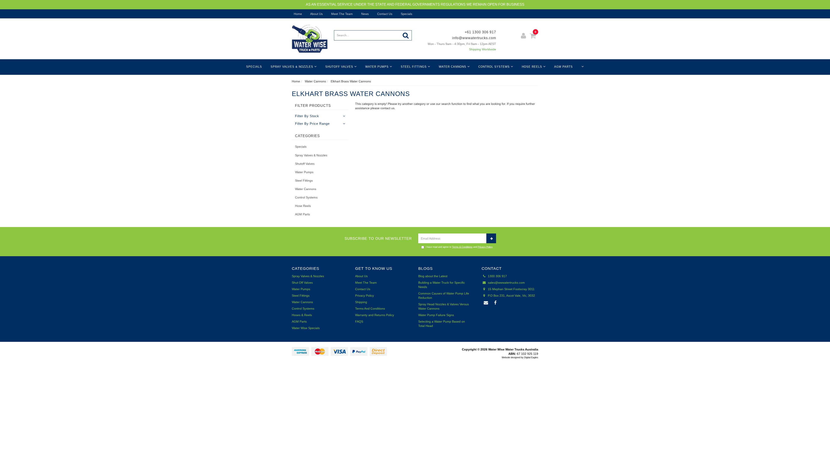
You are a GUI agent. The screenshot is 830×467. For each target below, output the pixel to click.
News (364, 14)
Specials (406, 14)
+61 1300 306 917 (480, 32)
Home (297, 14)
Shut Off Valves (302, 282)
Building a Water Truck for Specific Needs (441, 285)
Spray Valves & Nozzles (292, 66)
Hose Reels (532, 66)
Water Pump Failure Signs (436, 315)
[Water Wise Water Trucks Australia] (309, 38)
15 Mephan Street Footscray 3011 (511, 289)
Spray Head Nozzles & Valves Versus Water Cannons (443, 306)
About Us (316, 14)
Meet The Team (341, 14)
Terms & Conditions (462, 247)
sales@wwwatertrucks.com (506, 282)
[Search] (406, 35)
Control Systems (494, 66)
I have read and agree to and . (459, 247)
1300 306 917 (497, 276)
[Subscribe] (491, 238)
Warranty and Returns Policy (374, 315)
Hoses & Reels (302, 315)
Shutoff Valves (339, 66)
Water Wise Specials (306, 328)
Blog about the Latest (432, 276)
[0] (533, 36)
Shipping (361, 302)
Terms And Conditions (370, 308)
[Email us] (486, 303)
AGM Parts (563, 66)
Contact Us (384, 14)
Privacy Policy (485, 247)
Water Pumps (377, 66)
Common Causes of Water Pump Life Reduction (443, 295)
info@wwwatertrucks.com (474, 38)
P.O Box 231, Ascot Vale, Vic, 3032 (511, 295)
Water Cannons (453, 66)
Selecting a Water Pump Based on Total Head (441, 324)
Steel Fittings (414, 66)
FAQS (359, 321)
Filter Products (313, 105)
